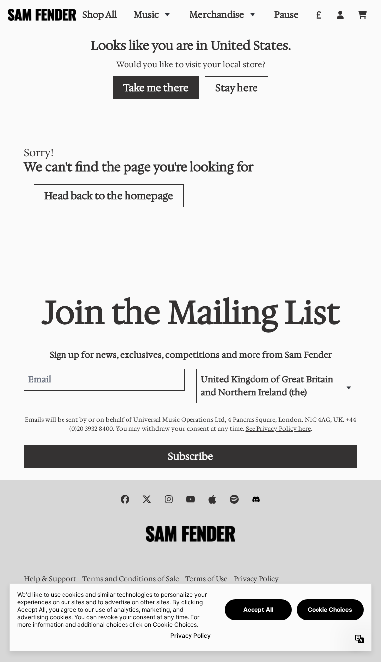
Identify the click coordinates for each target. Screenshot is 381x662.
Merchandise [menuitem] (217, 15)
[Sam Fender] (42, 15)
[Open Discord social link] (256, 499)
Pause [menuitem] (286, 15)
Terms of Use (206, 578)
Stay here (236, 87)
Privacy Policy (256, 578)
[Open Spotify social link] (234, 499)
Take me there (156, 87)
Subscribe (190, 456)
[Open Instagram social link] (169, 499)
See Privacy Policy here (278, 429)
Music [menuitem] (146, 15)
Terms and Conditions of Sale (130, 578)
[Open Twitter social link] (147, 499)
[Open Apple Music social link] (212, 499)
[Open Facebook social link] (125, 499)
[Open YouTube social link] (190, 499)
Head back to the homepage (108, 195)
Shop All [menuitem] (99, 15)
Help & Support (50, 578)
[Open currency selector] (318, 15)
